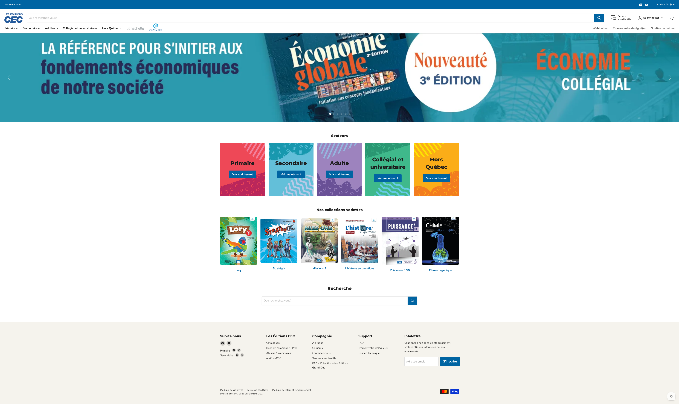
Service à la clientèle (324, 358)
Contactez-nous (321, 353)
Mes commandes (13, 4)
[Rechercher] (599, 18)
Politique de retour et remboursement (291, 390)
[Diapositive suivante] (669, 77)
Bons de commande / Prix (281, 348)
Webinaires (600, 28)
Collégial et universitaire (79, 28)
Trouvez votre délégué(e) (629, 28)
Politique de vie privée (231, 390)
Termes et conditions (257, 390)
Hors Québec (111, 28)
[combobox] (310, 18)
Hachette (135, 28)
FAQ (361, 343)
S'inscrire (450, 361)
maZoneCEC (156, 27)
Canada (663, 4)
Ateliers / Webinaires (278, 353)
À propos (317, 343)
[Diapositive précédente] (9, 77)
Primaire (10, 28)
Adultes (50, 28)
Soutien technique (663, 28)
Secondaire (30, 28)
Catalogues (273, 343)
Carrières (317, 348)
